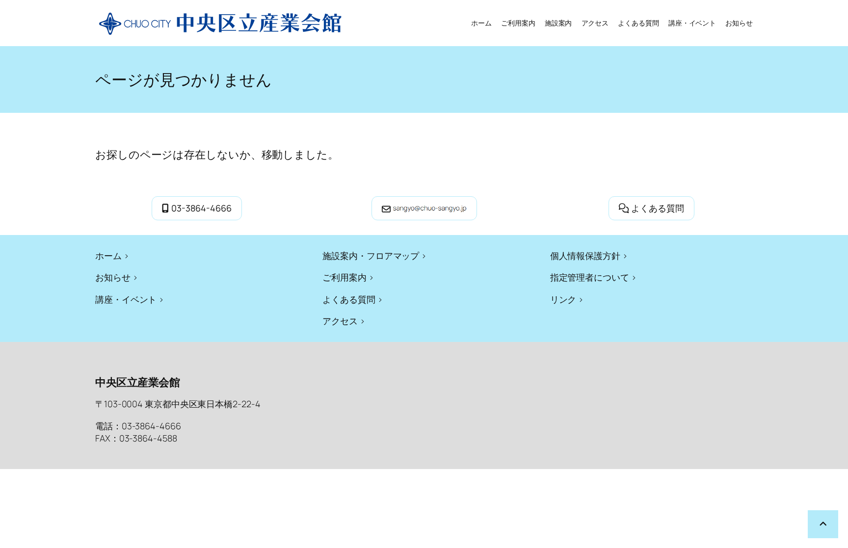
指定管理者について (589, 277)
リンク (563, 299)
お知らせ (113, 277)
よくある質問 (657, 208)
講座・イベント (126, 299)
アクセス (340, 321)
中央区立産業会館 (137, 382)
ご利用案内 (344, 277)
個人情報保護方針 (585, 255)
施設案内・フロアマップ (370, 255)
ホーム (481, 22)
